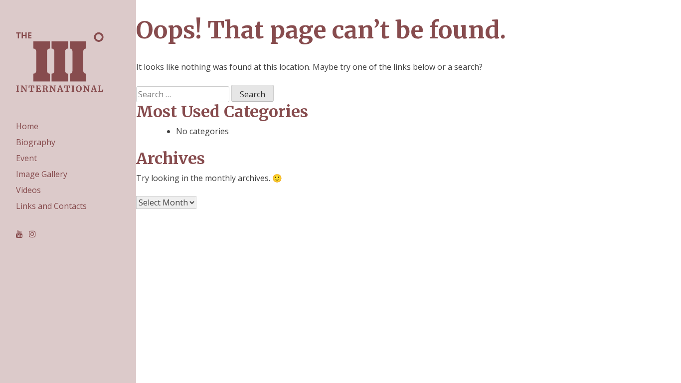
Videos (28, 190)
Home (27, 126)
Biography (35, 142)
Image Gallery (41, 174)
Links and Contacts (51, 205)
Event (26, 158)
